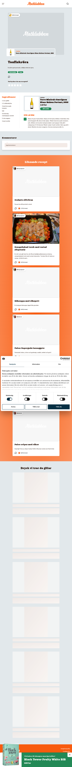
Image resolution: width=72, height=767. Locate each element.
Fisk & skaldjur (12, 72)
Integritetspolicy (65, 748)
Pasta (20, 72)
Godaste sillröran (24, 200)
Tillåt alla (59, 407)
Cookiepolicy (66, 751)
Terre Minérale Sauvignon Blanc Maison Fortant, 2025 (35, 53)
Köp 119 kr (46, 109)
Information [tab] (36, 364)
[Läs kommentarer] (9, 77)
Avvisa (13, 407)
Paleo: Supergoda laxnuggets (29, 348)
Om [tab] (59, 364)
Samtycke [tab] (12, 364)
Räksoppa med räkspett (27, 301)
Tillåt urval (36, 407)
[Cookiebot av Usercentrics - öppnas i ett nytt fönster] (61, 358)
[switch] (27, 399)
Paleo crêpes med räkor (27, 444)
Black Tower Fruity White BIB (45, 759)
